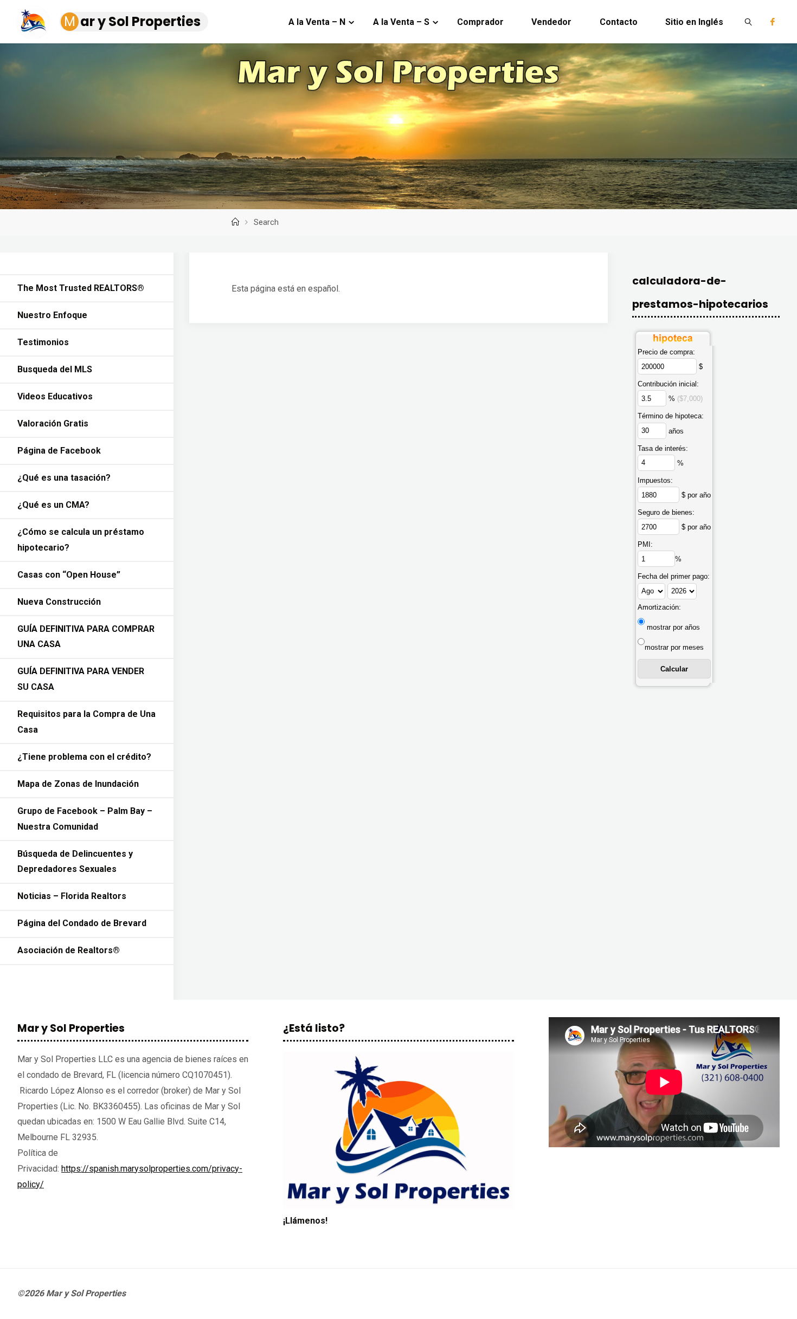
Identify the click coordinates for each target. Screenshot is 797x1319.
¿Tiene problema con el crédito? (84, 757)
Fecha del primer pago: (674, 576)
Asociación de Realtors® (68, 950)
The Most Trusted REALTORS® (80, 288)
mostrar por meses (674, 647)
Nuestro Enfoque (52, 315)
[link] (748, 21)
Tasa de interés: (663, 448)
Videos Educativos (55, 396)
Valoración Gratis (52, 423)
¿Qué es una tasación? (64, 478)
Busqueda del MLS (54, 369)
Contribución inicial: (668, 384)
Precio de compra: (666, 352)
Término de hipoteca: (671, 416)
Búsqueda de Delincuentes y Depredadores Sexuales (75, 862)
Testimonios (43, 342)
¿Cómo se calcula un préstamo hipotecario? (80, 540)
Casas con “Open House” (68, 575)
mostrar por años (673, 627)
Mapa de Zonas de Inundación (78, 784)
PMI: (645, 544)
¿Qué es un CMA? (53, 505)
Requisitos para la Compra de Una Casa (86, 722)
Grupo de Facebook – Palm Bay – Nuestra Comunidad (84, 819)
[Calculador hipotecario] (673, 336)
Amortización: (659, 607)
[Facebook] (772, 21)
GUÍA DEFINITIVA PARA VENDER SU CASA (80, 679)
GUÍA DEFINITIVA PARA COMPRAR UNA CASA (86, 637)
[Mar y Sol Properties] (33, 21)
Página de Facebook (59, 450)
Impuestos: (655, 480)
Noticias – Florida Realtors (71, 896)
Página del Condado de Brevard (81, 923)
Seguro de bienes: (666, 512)
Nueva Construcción (59, 602)
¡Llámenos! (305, 1220)
